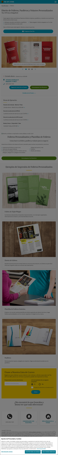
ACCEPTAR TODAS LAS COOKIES (33, 451)
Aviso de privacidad (41, 448)
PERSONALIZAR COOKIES (7, 451)
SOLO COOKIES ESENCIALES (48, 451)
